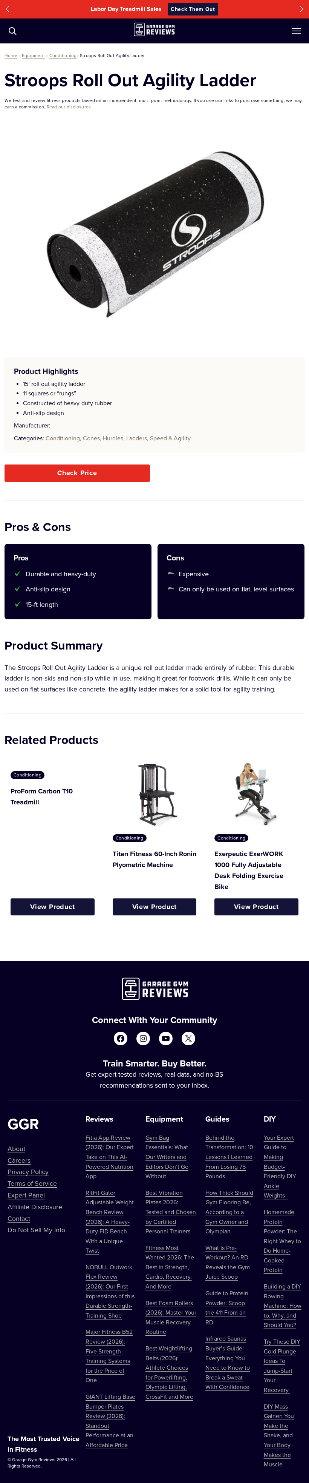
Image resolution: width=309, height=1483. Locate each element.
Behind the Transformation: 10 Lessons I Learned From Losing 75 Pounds (229, 1156)
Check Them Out (205, 9)
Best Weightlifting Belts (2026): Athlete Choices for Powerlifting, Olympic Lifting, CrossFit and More (169, 1372)
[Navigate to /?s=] (12, 31)
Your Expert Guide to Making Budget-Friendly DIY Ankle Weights (280, 1166)
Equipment (33, 55)
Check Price (77, 473)
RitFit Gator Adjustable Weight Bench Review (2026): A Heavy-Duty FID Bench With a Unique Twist (110, 1221)
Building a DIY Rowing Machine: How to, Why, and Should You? (282, 1305)
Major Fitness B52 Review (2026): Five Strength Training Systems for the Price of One (109, 1355)
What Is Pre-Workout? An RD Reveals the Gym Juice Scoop (227, 1262)
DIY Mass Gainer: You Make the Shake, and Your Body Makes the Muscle (279, 1435)
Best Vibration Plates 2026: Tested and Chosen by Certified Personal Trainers (170, 1211)
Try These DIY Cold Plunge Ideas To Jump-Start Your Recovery (282, 1365)
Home (11, 55)
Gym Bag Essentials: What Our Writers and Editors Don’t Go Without (166, 1156)
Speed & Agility (170, 438)
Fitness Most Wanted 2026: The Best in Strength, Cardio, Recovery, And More (169, 1267)
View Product (52, 907)
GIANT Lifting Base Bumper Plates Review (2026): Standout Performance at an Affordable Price (110, 1420)
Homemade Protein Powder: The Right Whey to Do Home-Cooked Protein (282, 1241)
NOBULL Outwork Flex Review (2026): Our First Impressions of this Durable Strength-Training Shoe (110, 1291)
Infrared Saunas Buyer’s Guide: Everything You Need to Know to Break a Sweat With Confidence (227, 1362)
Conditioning (63, 55)
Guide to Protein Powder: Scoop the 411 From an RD (226, 1307)
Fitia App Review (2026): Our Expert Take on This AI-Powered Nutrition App (110, 1156)
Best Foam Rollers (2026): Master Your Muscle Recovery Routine (170, 1317)
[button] (7, 9)
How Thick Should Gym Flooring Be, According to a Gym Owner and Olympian (229, 1211)
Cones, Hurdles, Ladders (115, 438)
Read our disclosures (69, 106)
